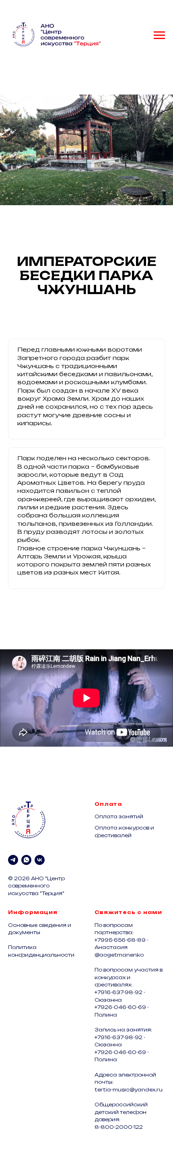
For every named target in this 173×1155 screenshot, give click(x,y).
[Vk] (40, 860)
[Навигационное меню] (159, 35)
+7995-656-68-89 (120, 940)
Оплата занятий (119, 816)
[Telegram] (13, 860)
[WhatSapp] (26, 860)
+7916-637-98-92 (118, 992)
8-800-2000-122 (119, 1127)
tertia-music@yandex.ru (129, 1090)
